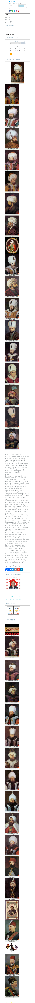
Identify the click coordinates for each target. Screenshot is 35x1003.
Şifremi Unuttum (10, 23)
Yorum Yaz (16, 566)
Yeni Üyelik (8, 21)
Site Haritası (9, 29)
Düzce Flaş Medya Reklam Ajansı (6, 1002)
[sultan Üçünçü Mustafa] (12, 770)
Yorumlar (8, 566)
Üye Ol (10, 3)
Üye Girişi (8, 19)
